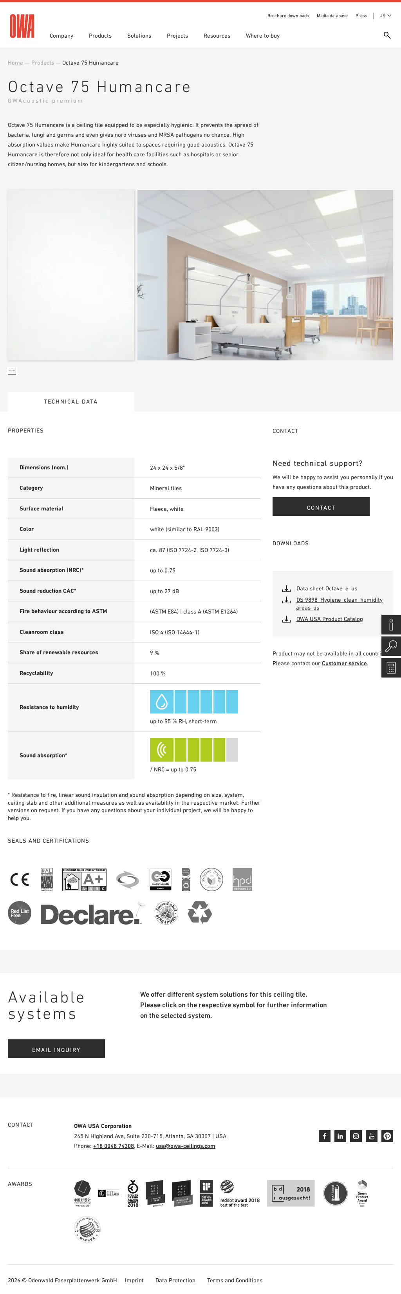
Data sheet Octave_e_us (326, 588)
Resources (217, 35)
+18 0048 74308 (113, 1145)
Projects (177, 35)
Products (100, 35)
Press (361, 15)
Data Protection (175, 1280)
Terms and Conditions (234, 1280)
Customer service (344, 663)
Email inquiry (56, 1049)
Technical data (71, 401)
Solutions (139, 35)
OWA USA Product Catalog (329, 618)
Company (61, 35)
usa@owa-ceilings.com (185, 1145)
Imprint (134, 1280)
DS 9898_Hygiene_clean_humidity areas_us (339, 603)
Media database (332, 15)
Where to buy (263, 35)
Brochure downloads (288, 15)
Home (15, 62)
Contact (321, 507)
